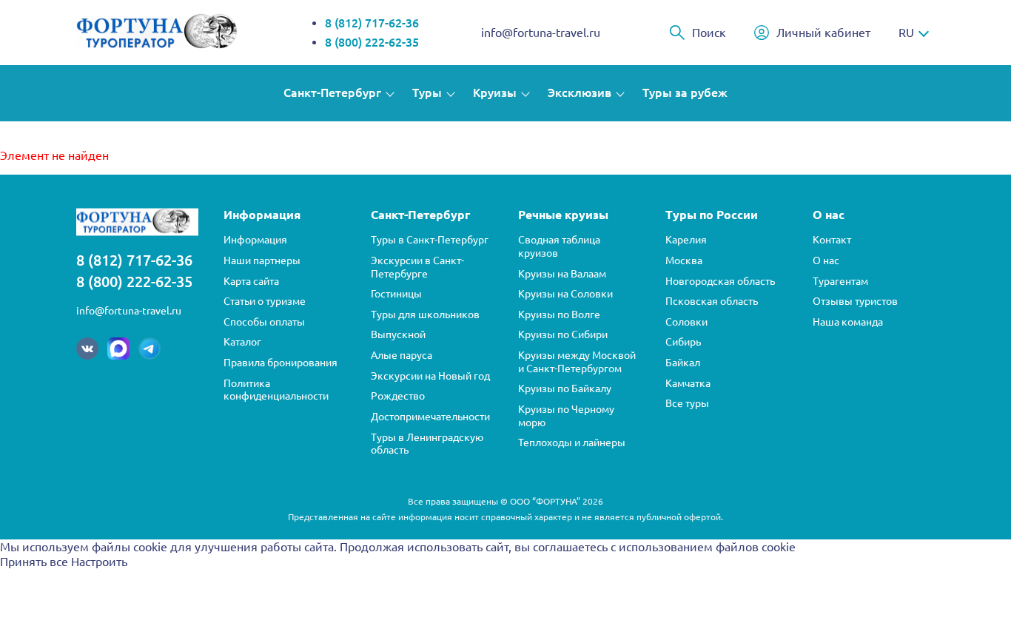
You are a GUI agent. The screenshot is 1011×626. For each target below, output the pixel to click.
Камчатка (688, 383)
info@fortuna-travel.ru (540, 32)
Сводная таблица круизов (559, 246)
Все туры (687, 403)
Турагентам (840, 281)
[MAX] (118, 348)
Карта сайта (251, 281)
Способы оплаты (264, 322)
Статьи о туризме (265, 301)
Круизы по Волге (559, 314)
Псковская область (711, 301)
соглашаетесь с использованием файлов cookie (664, 546)
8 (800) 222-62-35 (372, 42)
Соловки (686, 322)
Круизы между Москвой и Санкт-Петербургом (577, 361)
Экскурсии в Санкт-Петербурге (417, 267)
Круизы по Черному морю (566, 415)
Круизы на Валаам (562, 274)
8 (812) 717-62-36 (372, 23)
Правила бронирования (280, 362)
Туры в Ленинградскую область (427, 444)
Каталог (242, 342)
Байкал (682, 362)
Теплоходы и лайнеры (571, 442)
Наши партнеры (262, 260)
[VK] (87, 348)
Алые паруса (401, 355)
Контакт (832, 240)
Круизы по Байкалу (564, 388)
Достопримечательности (430, 417)
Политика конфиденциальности (276, 390)
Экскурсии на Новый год (430, 376)
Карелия (686, 240)
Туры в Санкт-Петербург (429, 240)
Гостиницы (396, 294)
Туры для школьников (425, 314)
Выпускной (398, 334)
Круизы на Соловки (565, 294)
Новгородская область (720, 281)
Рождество (398, 396)
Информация (255, 240)
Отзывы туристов (855, 301)
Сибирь (683, 342)
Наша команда (848, 322)
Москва (683, 260)
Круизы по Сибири (563, 334)
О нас (826, 260)
